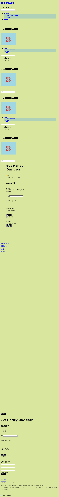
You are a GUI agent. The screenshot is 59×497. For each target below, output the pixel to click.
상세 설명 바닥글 (5, 246)
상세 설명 (3, 245)
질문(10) (3, 249)
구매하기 (3, 413)
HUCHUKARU (13, 15)
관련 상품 (3, 251)
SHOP (6, 13)
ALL (8, 17)
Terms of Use (3, 479)
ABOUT (7, 20)
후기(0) (2, 248)
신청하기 (3, 473)
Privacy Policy (3, 481)
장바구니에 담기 (5, 456)
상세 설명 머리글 (5, 243)
